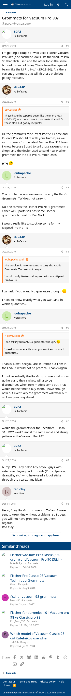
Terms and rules (27, 681)
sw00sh (14, 642)
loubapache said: (14, 259)
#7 (67, 460)
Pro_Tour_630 (17, 621)
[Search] (66, 4)
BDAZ (8, 23)
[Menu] (5, 5)
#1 (67, 46)
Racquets (33, 563)
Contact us (9, 681)
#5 (67, 328)
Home (6, 685)
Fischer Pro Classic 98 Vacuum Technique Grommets (33, 578)
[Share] (62, 46)
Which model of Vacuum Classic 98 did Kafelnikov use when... (37, 636)
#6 (67, 421)
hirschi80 (15, 600)
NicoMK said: (12, 335)
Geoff (13, 584)
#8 (67, 503)
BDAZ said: (11, 109)
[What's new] (58, 4)
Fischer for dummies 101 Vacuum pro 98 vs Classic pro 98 (39, 615)
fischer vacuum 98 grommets (33, 596)
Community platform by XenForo (34, 692)
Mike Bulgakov (18, 563)
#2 (67, 101)
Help (61, 681)
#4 (67, 251)
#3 (67, 187)
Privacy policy (48, 681)
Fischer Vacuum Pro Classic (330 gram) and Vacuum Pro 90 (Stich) (36, 557)
